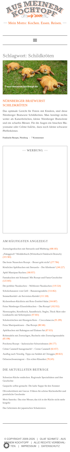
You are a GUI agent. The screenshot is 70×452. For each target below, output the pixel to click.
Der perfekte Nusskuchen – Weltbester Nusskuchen (27, 285)
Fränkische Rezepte (11, 138)
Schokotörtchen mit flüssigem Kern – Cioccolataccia (28, 320)
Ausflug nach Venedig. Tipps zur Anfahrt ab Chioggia (29, 354)
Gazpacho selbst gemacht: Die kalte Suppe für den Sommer (31, 385)
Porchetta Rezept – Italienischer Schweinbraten (25, 343)
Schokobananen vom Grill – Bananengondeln (25, 291)
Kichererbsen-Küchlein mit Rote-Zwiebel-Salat (25, 301)
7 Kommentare (37, 138)
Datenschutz (50, 446)
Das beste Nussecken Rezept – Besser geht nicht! (26, 262)
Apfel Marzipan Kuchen (14, 272)
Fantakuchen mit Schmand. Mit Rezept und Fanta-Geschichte (32, 277)
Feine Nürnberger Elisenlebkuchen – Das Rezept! (26, 306)
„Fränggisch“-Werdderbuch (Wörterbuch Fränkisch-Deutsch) (32, 254)
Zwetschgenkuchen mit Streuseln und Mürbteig (26, 248)
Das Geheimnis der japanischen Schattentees (24, 408)
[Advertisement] (35, 192)
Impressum (28, 446)
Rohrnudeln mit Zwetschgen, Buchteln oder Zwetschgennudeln (33, 335)
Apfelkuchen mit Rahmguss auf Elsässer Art (24, 330)
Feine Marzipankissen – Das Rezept (20, 325)
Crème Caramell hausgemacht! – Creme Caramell (26, 349)
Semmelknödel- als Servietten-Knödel (21, 296)
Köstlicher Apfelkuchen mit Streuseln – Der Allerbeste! (29, 267)
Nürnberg (24, 138)
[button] (6, 445)
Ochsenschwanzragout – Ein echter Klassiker (24, 359)
